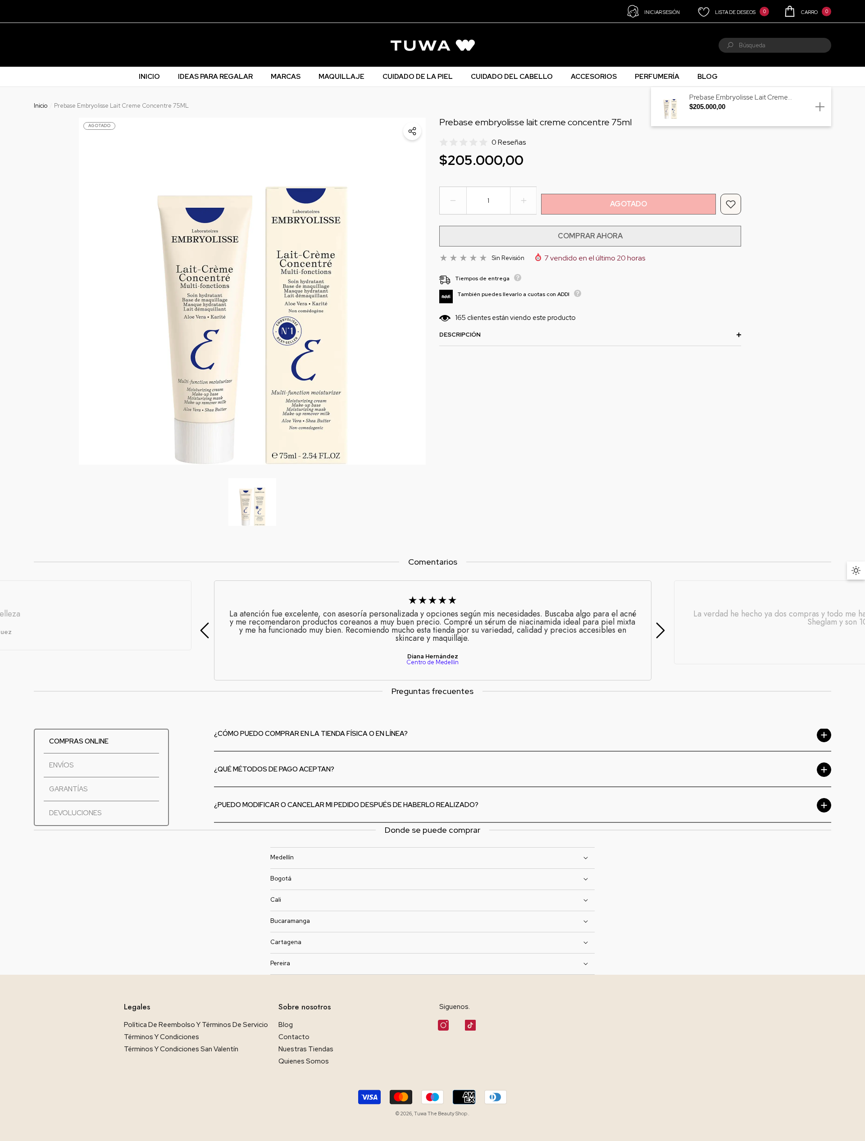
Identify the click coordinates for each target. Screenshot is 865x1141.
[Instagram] (443, 1025)
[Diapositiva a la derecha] (660, 630)
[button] (807, 11)
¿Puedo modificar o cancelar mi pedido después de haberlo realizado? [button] (346, 805)
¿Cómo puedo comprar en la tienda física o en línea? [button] (311, 733)
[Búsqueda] (775, 45)
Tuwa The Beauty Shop (441, 1113)
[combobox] (785, 45)
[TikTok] (470, 1025)
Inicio (41, 106)
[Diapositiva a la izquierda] (204, 630)
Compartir (412, 131)
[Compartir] (412, 131)
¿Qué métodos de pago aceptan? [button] (274, 769)
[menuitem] (45, 45)
